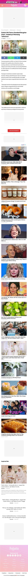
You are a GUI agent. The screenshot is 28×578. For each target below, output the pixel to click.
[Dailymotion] (20, 555)
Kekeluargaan (12, 29)
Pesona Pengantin (4, 29)
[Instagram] (10, 555)
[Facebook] (8, 555)
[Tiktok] (15, 555)
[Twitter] (13, 555)
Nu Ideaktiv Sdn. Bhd (13, 575)
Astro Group (22, 575)
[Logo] (14, 5)
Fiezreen (3, 488)
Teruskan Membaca (14, 130)
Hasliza (3, 38)
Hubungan (19, 29)
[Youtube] (18, 555)
